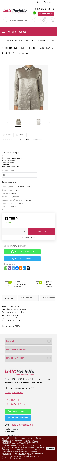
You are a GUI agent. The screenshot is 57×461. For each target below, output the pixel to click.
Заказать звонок (46, 14)
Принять (50, 448)
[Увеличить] (28, 87)
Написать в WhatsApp (24, 252)
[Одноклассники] (20, 268)
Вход (38, 2)
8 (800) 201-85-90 (44, 8)
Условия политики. (20, 458)
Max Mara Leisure (23, 187)
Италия (19, 190)
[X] (28, 268)
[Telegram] (13, 268)
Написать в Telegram (24, 259)
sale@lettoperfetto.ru (23, 424)
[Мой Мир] (24, 268)
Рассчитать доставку (16, 246)
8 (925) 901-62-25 (16, 404)
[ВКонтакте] (17, 268)
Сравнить (22, 134)
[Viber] (9, 268)
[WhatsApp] (5, 268)
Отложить (9, 134)
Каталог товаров (17, 31)
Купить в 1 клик (28, 237)
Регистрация (49, 2)
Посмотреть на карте (14, 393)
